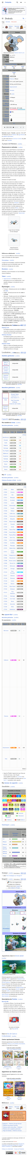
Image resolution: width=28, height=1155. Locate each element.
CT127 (5, 575)
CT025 (5, 508)
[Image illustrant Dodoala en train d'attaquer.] (14, 222)
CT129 (5, 578)
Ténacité (12, 524)
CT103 (5, 568)
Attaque (5, 841)
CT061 (5, 540)
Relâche (6, 445)
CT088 (5, 560)
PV (3, 839)
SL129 (17, 989)
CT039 (5, 518)
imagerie (18, 886)
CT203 (5, 601)
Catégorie (6, 78)
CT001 (5, 489)
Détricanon (12, 566)
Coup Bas (5, 461)
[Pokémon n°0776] (22, 27)
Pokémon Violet (6, 343)
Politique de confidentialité (7, 1149)
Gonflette (12, 542)
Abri (12, 494)
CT (5, 474)
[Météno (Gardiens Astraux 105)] (8, 1088)
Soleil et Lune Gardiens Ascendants (16, 1043)
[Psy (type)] (20, 534)
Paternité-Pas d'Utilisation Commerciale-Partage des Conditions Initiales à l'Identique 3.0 (13, 1145)
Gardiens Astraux (19, 1067)
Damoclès (12, 604)
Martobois (5, 466)
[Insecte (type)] (20, 537)
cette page (19, 384)
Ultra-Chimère (5, 994)
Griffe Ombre (12, 540)
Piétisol (12, 510)
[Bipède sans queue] (11, 119)
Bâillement (5, 453)
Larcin (12, 502)
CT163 (5, 589)
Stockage (6, 448)
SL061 (8, 991)
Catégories (5, 1123)
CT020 (5, 505)
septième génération (8, 136)
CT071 (5, 551)
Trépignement (12, 555)
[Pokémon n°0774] (6, 27)
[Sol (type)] (20, 510)
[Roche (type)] (13, 440)
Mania (5, 469)
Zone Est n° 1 (14, 396)
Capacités (5, 419)
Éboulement (12, 558)
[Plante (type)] (13, 466)
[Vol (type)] (20, 500)
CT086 (5, 558)
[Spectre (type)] (20, 540)
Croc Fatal (12, 598)
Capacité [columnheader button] (11, 484)
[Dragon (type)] (5, 809)
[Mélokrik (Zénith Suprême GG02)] (19, 1088)
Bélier (12, 489)
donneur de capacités (11, 783)
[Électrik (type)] (23, 796)
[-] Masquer (24, 434)
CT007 (5, 494)
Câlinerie (12, 575)
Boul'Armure (6, 437)
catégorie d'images (15, 887)
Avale (5, 442)
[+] (23, 399)
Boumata (17, 26)
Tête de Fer (12, 563)
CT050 (5, 529)
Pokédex (14, 999)
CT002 (5, 492)
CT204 (5, 604)
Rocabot (10, 140)
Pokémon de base (17, 1130)
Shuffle (14, 72)
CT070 (5, 548)
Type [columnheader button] (19, 484)
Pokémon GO (5, 327)
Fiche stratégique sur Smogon (13, 875)
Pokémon (12, 78)
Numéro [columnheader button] (5, 484)
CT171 (5, 592)
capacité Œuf (8, 614)
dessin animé (19, 956)
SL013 (3, 985)
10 (25, 325)
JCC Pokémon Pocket (15, 1049)
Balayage (12, 497)
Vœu (6, 758)
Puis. (23, 624)
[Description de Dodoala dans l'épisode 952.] (14, 1019)
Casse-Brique (12, 532)
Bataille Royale (20, 987)
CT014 (5, 500)
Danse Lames (12, 560)
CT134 (5, 581)
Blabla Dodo (12, 548)
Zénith (12, 526)
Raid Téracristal (15, 400)
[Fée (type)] (20, 492)
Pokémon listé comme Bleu (9, 1127)
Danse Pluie (12, 529)
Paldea (22, 66)
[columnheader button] (5, 432)
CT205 (5, 606)
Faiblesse (9, 819)
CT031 (5, 513)
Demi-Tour (12, 537)
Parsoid (15, 1141)
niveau (13, 422)
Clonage (12, 568)
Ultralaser (12, 589)
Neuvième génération (8, 387)
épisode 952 (15, 1028)
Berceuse (6, 630)
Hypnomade (22, 213)
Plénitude (12, 578)
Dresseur (16, 202)
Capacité (22, 429)
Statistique (5, 834)
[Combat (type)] (20, 497)
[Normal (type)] (13, 76)
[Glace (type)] (20, 572)
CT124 (5, 572)
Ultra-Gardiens (5, 996)
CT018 (5, 502)
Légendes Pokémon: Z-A (5, 408)
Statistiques (5, 825)
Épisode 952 (5, 1001)
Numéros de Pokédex (11, 64)
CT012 (5, 497)
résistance (8, 817)
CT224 (5, 609)
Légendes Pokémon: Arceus (5, 377)
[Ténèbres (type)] (13, 461)
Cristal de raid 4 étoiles (15, 403)
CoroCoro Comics (17, 138)
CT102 (5, 566)
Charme (12, 492)
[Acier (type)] (20, 513)
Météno (11, 26)
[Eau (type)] (20, 529)
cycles (12, 94)
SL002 (8, 978)
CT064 (5, 542)
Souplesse (5, 456)
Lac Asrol (19, 776)
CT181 (5, 596)
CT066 (5, 545)
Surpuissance (6, 747)
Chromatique (5, 260)
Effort (12, 606)
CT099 (5, 563)
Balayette (12, 518)
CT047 (5, 524)
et (19, 52)
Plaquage (12, 545)
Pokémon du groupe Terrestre (10, 1125)
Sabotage (12, 596)
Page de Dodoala (7, 1130)
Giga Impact (12, 586)
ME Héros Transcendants (7, 1067)
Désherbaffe (12, 505)
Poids (7, 84)
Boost (5, 464)
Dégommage (12, 521)
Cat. (19, 624)
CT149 (5, 583)
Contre (12, 581)
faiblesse (23, 819)
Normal (23, 134)
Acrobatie (12, 500)
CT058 (5, 532)
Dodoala (7, 1066)
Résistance (21, 815)
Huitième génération (8, 356)
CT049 (5, 526)
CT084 (5, 555)
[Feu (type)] (20, 526)
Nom (5, 432)
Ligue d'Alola (5, 989)
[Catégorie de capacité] (20, 437)
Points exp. (6, 101)
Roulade (6, 440)
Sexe (7, 108)
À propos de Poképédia (19, 1149)
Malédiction (12, 609)
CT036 (5, 516)
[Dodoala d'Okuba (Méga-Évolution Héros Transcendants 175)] (7, 1058)
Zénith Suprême (19, 1098)
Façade (12, 508)
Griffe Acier (12, 513)
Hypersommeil (13, 86)
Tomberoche (12, 516)
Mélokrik (19, 1097)
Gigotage (6, 458)
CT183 (5, 598)
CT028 (5, 510)
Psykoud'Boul (12, 534)
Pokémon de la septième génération (12, 1129)
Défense (5, 844)
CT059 (5, 534)
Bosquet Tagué (15, 394)
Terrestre (12, 90)
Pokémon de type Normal (15, 1123)
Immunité (21, 813)
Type (7, 76)
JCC (8, 1049)
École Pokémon (6, 982)
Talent (7, 86)
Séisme (12, 583)
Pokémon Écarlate (6, 334)
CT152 (5, 586)
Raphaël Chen (21, 978)
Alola (5, 66)
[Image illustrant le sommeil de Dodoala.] (14, 240)
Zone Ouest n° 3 (15, 397)
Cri (14, 123)
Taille (7, 81)
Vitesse (4, 856)
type (20, 134)
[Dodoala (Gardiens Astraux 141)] (18, 1058)
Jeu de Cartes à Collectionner (9, 1035)
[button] (2, 2)
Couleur (7, 111)
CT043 (5, 521)
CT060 (5, 537)
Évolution (5, 269)
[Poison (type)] (20, 566)
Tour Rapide (6, 450)
